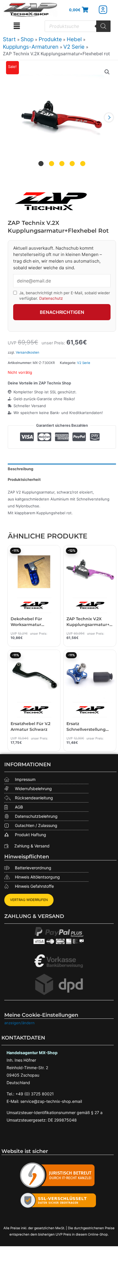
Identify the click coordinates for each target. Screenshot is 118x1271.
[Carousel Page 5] (82, 163)
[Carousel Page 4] (72, 163)
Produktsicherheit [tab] (24, 479)
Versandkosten (27, 352)
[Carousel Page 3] (61, 163)
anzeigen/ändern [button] (19, 1022)
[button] (16, 26)
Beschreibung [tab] (20, 468)
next (109, 117)
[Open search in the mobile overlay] (78, 26)
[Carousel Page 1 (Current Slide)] (41, 163)
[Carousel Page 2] (51, 163)
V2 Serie (83, 363)
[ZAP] (51, 201)
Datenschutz (51, 298)
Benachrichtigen (62, 312)
